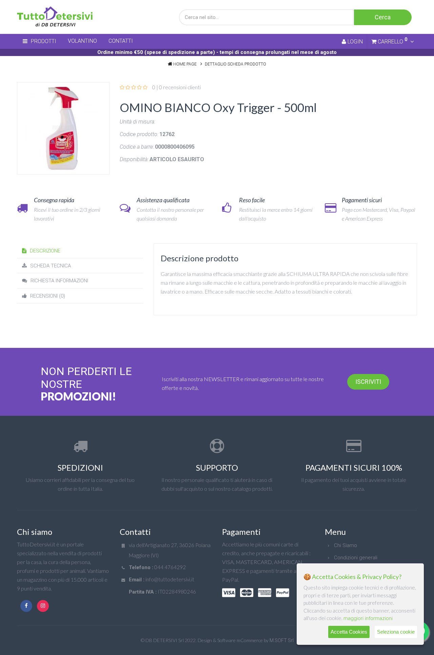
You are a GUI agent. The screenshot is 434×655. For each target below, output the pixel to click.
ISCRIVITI (368, 381)
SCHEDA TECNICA (50, 266)
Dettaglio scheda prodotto (235, 64)
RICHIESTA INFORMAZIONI (59, 281)
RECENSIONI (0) (47, 296)
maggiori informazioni (368, 618)
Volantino (82, 41)
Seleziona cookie (396, 632)
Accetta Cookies (349, 632)
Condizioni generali (355, 558)
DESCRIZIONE (45, 251)
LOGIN (354, 41)
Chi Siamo (345, 545)
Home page (185, 64)
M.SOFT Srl (282, 640)
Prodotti (43, 41)
